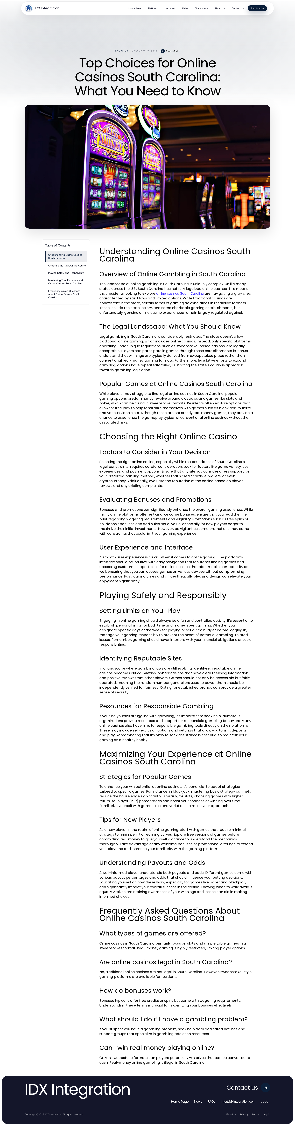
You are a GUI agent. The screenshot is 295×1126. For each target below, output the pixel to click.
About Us (231, 1114)
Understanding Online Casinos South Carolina (65, 256)
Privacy (244, 1114)
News (198, 1101)
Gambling (121, 51)
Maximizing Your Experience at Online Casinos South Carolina (65, 282)
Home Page (180, 1101)
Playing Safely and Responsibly (66, 272)
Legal (266, 1114)
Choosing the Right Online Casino (67, 265)
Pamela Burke (173, 51)
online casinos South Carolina (180, 293)
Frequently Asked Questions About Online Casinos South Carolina (64, 294)
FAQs (211, 1101)
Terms (255, 1114)
